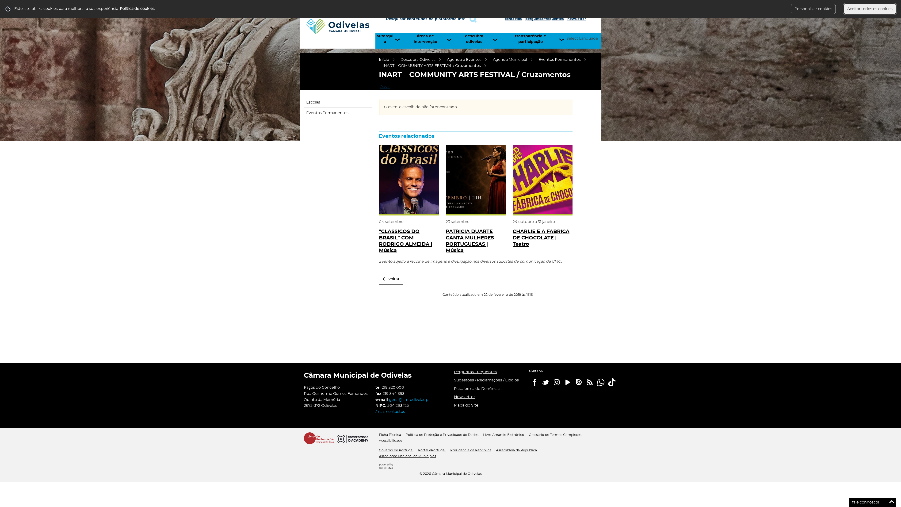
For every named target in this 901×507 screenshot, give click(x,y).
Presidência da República (470, 450)
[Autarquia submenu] (399, 39)
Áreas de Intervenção (425, 39)
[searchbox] (432, 19)
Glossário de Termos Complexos (555, 435)
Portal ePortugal (432, 450)
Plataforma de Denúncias (477, 389)
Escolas (313, 102)
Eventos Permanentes (559, 59)
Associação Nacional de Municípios (407, 456)
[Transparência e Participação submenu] (564, 39)
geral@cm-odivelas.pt (409, 400)
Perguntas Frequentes (544, 19)
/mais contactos (390, 412)
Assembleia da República (516, 450)
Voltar (394, 279)
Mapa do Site (466, 405)
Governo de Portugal (396, 450)
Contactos (513, 19)
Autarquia (385, 39)
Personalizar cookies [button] (813, 9)
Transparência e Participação (530, 39)
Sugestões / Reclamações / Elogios (486, 380)
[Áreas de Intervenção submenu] (451, 39)
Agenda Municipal (510, 59)
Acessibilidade (390, 440)
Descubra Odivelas (474, 39)
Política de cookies (137, 9)
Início (384, 59)
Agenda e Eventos (464, 59)
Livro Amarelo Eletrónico (503, 435)
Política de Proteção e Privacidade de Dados (442, 435)
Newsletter (576, 19)
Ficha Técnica (390, 435)
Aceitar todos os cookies (870, 9)
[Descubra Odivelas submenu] (497, 39)
